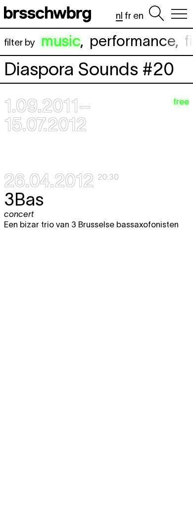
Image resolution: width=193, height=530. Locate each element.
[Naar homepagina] (49, 13)
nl (119, 15)
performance (132, 41)
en (138, 15)
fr (128, 15)
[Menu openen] (179, 14)
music (60, 41)
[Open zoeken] (156, 14)
